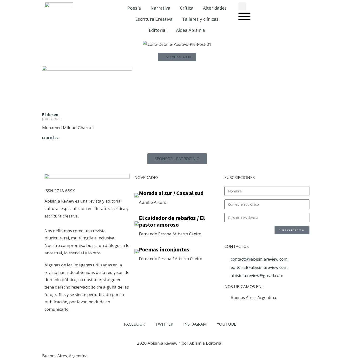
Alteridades (215, 8)
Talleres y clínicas (200, 19)
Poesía (134, 8)
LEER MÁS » (50, 138)
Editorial (157, 30)
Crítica (186, 8)
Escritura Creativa (153, 19)
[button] (242, 6)
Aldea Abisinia (190, 30)
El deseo (50, 114)
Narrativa (160, 8)
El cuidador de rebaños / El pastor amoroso (172, 221)
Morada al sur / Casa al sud (171, 193)
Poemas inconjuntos (164, 249)
